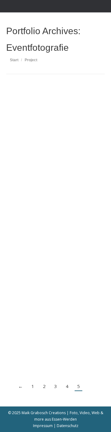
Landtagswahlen (38, 289)
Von (73, 165)
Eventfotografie (27, 165)
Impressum (43, 425)
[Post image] (55, 117)
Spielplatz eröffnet (41, 155)
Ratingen (50, 165)
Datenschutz (67, 425)
